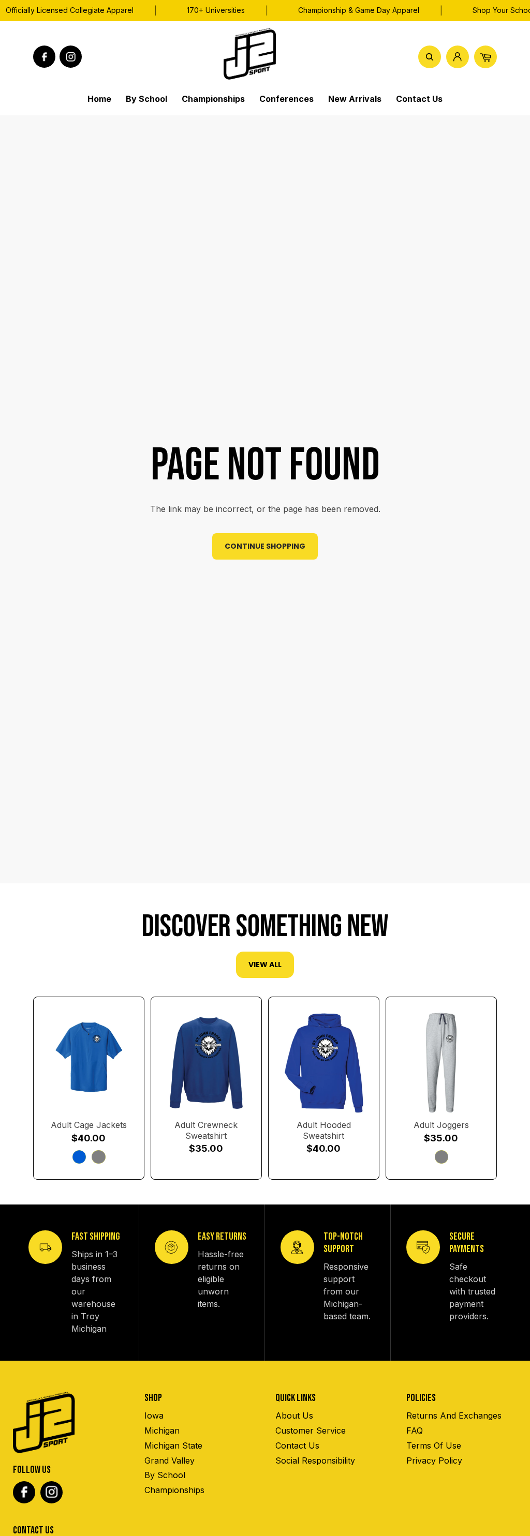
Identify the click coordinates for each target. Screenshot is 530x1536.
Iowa (154, 1415)
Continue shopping (265, 546)
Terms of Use (433, 1445)
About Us (294, 1415)
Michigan (162, 1430)
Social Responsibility (315, 1460)
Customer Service (310, 1430)
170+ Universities (216, 10)
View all (265, 964)
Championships (174, 1490)
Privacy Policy (434, 1460)
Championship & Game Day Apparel (358, 10)
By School (164, 1475)
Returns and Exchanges (454, 1415)
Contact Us (297, 1445)
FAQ (414, 1430)
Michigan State (173, 1445)
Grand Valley (169, 1460)
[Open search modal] (429, 57)
